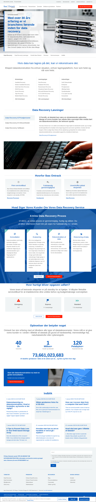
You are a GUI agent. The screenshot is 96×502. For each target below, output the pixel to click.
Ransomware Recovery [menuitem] (44, 87)
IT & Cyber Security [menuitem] (67, 93)
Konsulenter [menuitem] (65, 96)
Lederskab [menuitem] (72, 480)
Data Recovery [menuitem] (7, 478)
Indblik (63, 55)
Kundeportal (40, 198)
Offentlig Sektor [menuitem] (66, 89)
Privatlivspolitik (56, 462)
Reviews (46, 55)
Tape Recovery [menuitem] (19, 93)
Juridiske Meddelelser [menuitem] (43, 494)
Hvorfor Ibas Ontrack (36, 55)
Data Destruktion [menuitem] (8, 480)
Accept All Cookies (84, 499)
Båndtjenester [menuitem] (7, 482)
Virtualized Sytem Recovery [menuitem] (45, 89)
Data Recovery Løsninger (21, 55)
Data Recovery (70, 198)
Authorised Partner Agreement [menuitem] (35, 496)
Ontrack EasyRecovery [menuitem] (32, 478)
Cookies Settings (62, 499)
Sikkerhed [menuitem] (72, 482)
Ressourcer (66, 1)
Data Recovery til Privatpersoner (47, 135)
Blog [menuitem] (49, 478)
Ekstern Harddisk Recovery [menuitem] (22, 84)
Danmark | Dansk (8, 1)
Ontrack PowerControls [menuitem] (31, 480)
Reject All (73, 499)
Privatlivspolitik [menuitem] (21, 494)
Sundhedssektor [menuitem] (66, 91)
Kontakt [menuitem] (72, 478)
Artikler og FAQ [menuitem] (52, 484)
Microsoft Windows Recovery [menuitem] (46, 91)
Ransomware (32, 6)
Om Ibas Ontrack (80, 1)
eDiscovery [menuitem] (6, 484)
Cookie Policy (30, 500)
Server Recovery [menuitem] (19, 91)
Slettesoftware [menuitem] (29, 482)
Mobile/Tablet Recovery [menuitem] (21, 96)
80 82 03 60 (39, 276)
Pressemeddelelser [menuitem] (53, 480)
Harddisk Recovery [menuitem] (20, 82)
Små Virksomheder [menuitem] (67, 82)
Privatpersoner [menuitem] (65, 87)
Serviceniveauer (55, 55)
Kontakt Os (89, 1)
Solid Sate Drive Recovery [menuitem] (22, 87)
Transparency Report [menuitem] (8, 496)
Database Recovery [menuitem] (43, 84)
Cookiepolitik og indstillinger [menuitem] (31, 494)
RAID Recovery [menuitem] (19, 89)
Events (73, 1)
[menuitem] (20, 99)
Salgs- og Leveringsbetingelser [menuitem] (20, 496)
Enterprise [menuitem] (64, 84)
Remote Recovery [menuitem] (43, 96)
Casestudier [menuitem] (51, 482)
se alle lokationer (48, 490)
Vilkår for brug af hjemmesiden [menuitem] (10, 494)
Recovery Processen (13, 198)
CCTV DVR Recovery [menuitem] (44, 93)
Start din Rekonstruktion (85, 6)
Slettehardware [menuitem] (29, 484)
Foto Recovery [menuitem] (42, 82)
